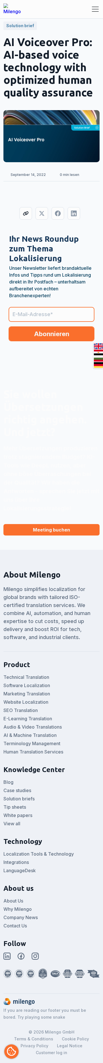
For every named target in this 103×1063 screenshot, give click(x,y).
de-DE (98, 365)
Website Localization (25, 702)
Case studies (17, 790)
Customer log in (51, 1052)
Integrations (16, 862)
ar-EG (98, 352)
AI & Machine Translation (30, 735)
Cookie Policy (75, 1038)
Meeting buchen (51, 530)
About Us (13, 901)
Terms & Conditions (33, 1038)
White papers (17, 815)
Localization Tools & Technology (38, 854)
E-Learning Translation (27, 718)
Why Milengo (17, 909)
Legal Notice (69, 1045)
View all (11, 823)
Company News (20, 917)
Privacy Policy (34, 1045)
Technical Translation (26, 677)
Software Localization (26, 685)
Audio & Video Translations (32, 727)
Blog (8, 782)
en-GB (98, 346)
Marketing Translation (26, 694)
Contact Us (15, 926)
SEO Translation (20, 710)
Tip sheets (14, 807)
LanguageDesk (19, 870)
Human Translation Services (33, 752)
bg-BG (98, 359)
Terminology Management (31, 743)
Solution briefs (19, 799)
